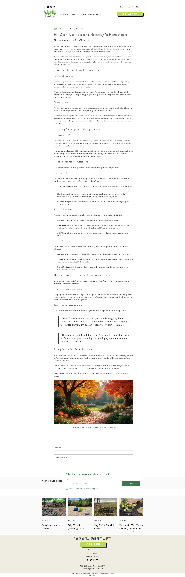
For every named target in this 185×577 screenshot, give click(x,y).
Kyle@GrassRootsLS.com (92, 550)
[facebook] (45, 7)
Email (68, 479)
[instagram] (51, 7)
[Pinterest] (48, 7)
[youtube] (54, 7)
